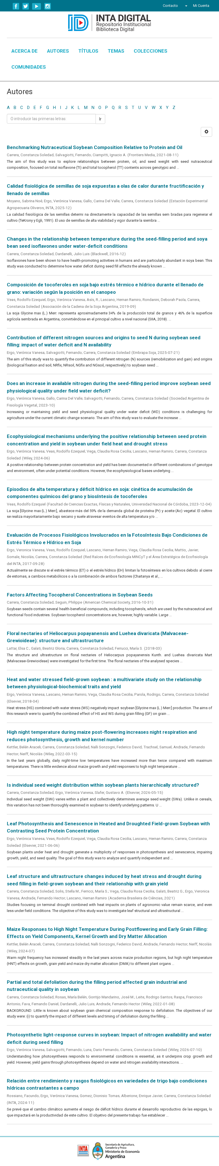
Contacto (170, 5)
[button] (185, 5)
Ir (100, 119)
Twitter (25, 6)
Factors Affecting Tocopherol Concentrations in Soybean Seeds (80, 595)
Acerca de (24, 51)
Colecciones (150, 51)
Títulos (88, 51)
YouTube (36, 6)
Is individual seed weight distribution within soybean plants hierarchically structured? (103, 785)
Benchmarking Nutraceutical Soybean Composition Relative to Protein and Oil (94, 147)
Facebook (16, 6)
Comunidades (28, 67)
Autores (58, 51)
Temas (116, 51)
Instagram (47, 6)
